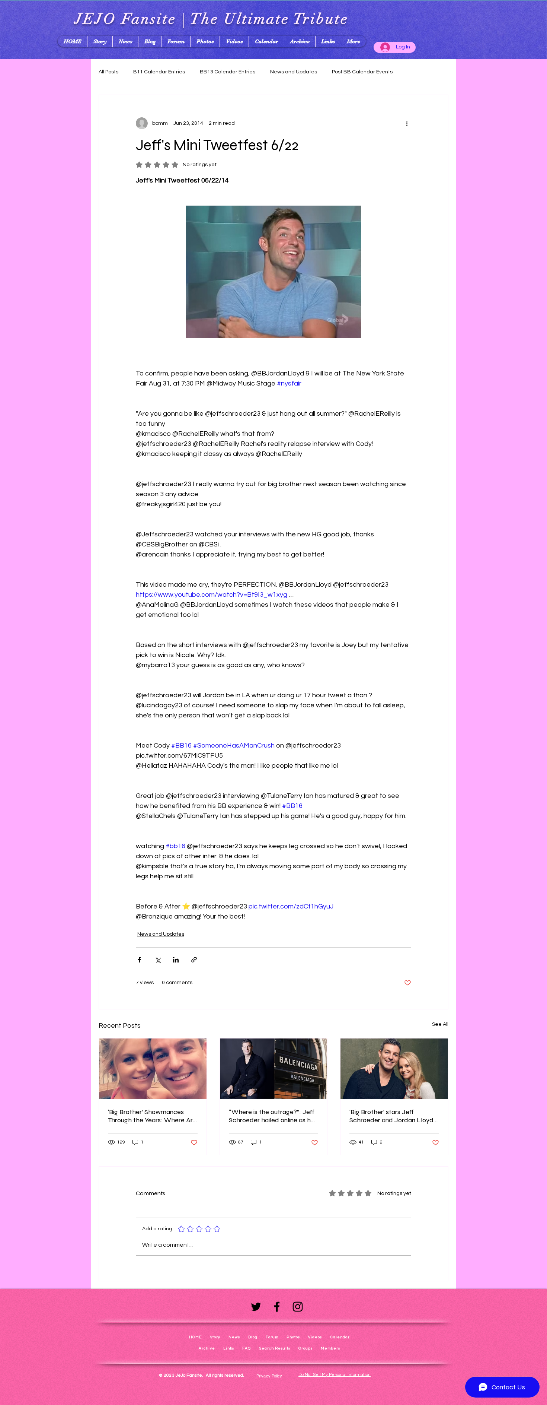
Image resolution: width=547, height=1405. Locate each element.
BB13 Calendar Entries (227, 71)
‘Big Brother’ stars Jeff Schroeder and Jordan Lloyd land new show (391, 1116)
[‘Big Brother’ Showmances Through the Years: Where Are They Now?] (153, 1068)
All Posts (108, 71)
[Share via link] (194, 959)
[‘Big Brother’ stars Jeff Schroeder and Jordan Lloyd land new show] (394, 1068)
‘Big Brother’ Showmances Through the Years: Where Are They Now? (152, 1116)
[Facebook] (277, 1306)
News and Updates (293, 71)
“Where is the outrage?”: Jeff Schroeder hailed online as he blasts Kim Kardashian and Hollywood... (271, 1116)
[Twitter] (256, 1306)
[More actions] (406, 123)
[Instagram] (297, 1306)
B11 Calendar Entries (159, 71)
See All (440, 1024)
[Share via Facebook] (139, 959)
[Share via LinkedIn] (175, 959)
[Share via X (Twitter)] (157, 959)
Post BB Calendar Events (362, 71)
